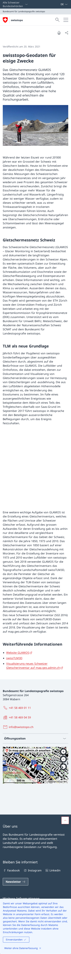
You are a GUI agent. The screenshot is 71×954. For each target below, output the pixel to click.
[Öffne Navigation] (66, 19)
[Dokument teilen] (66, 32)
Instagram (34, 870)
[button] (65, 820)
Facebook (13, 870)
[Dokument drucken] (59, 32)
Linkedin (54, 870)
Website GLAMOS (17, 653)
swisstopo (17, 20)
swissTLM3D (14, 658)
